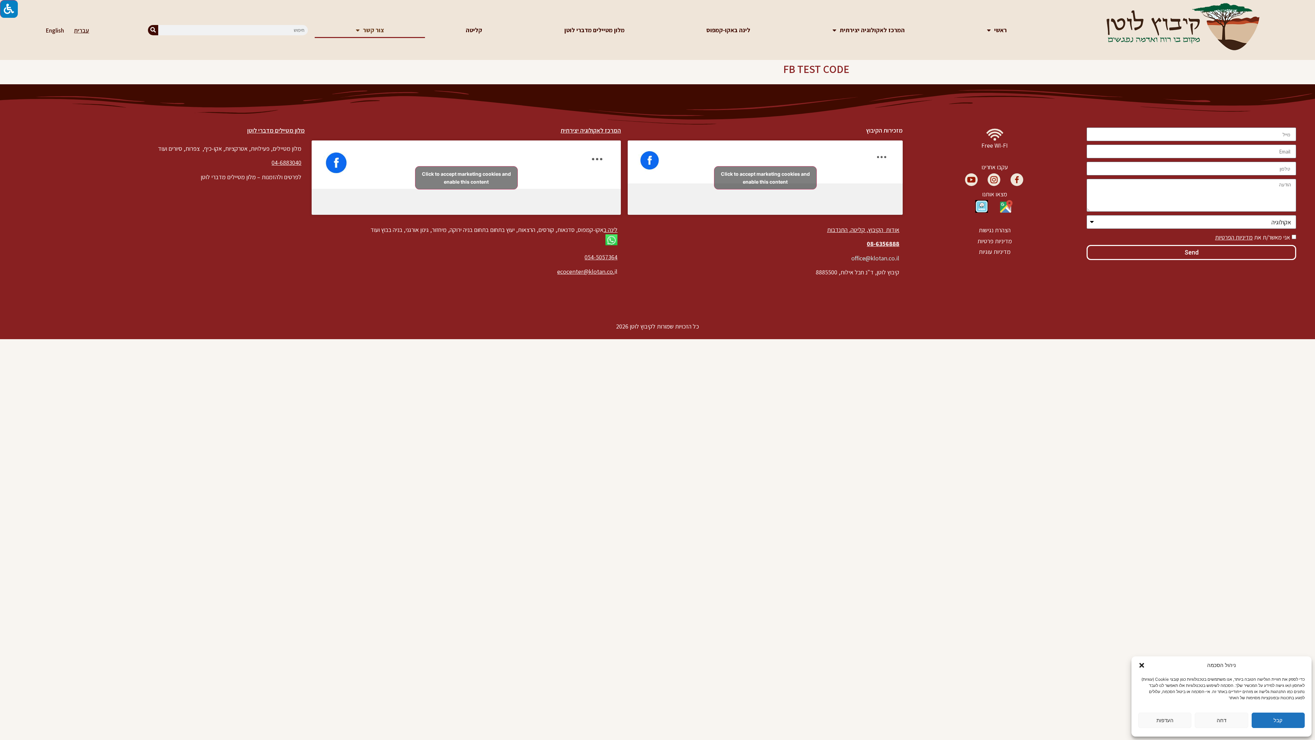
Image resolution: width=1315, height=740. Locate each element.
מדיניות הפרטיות (1234, 237)
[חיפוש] (153, 30)
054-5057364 (601, 257)
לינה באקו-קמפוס (728, 30)
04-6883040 (286, 162)
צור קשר (373, 30)
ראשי (1000, 30)
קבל (1278, 720)
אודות (892, 230)
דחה (1221, 720)
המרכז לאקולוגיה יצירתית (872, 30)
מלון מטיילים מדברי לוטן (594, 30)
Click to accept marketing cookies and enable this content (765, 178)
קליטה (474, 30)
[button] (1141, 665)
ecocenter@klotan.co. (585, 271)
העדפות (1165, 720)
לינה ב (610, 230)
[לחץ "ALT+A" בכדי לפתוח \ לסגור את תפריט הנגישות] (9, 9)
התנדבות (837, 230)
